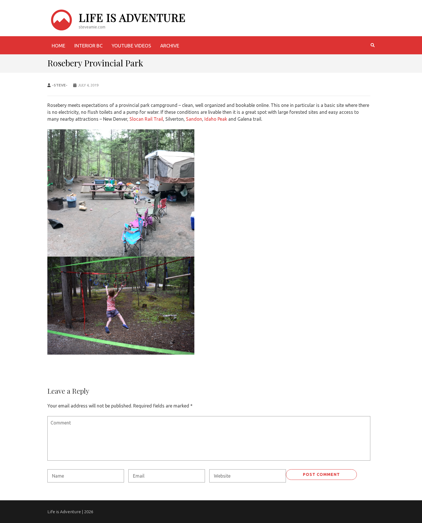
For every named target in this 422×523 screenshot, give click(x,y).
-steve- (59, 85)
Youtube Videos (131, 45)
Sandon (194, 119)
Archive (169, 45)
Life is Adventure (132, 17)
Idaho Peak (215, 119)
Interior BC (88, 45)
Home (58, 45)
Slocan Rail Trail (146, 119)
